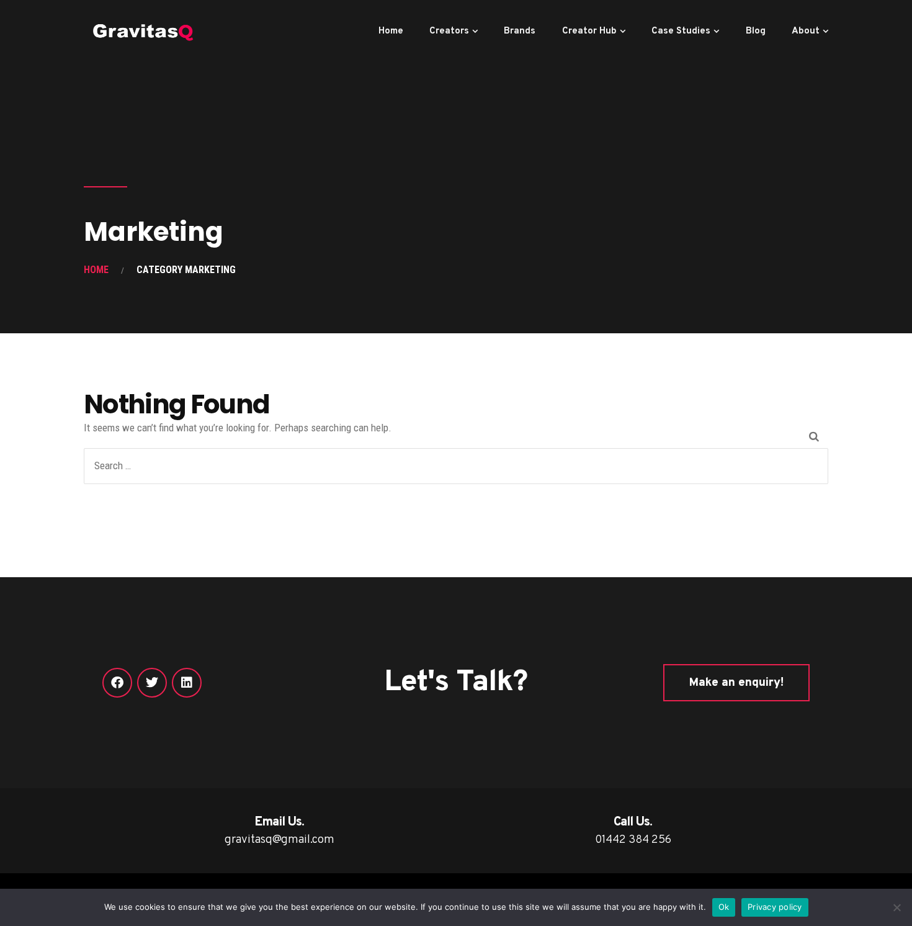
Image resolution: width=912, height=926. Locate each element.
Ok (724, 907)
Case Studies (680, 31)
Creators (449, 31)
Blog (756, 31)
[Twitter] (152, 683)
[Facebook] (117, 683)
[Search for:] (456, 465)
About (806, 31)
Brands (519, 31)
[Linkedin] (187, 683)
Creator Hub (589, 31)
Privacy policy (775, 907)
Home (390, 31)
